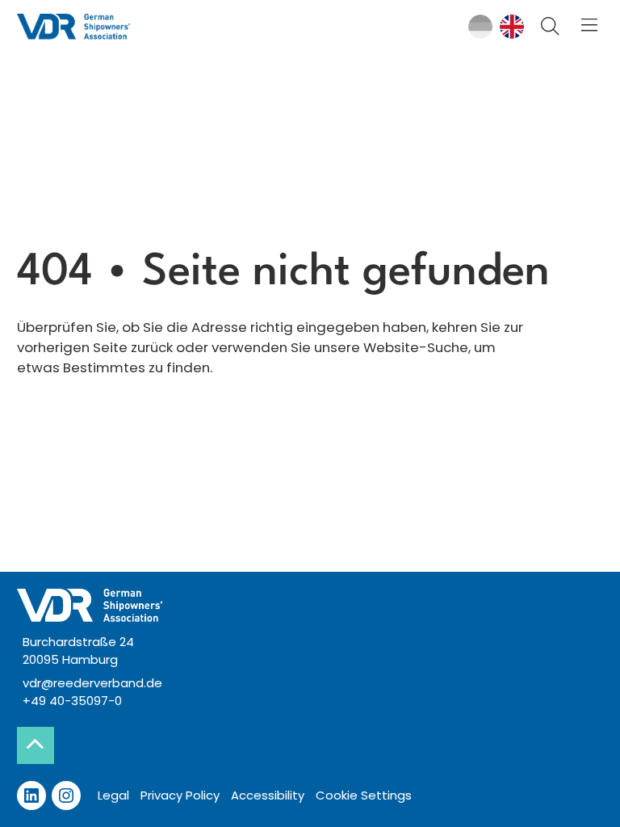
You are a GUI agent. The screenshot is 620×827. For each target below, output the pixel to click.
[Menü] (589, 26)
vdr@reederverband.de (92, 682)
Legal (113, 795)
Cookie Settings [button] (364, 795)
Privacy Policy (180, 795)
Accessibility (267, 795)
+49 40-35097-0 (72, 700)
